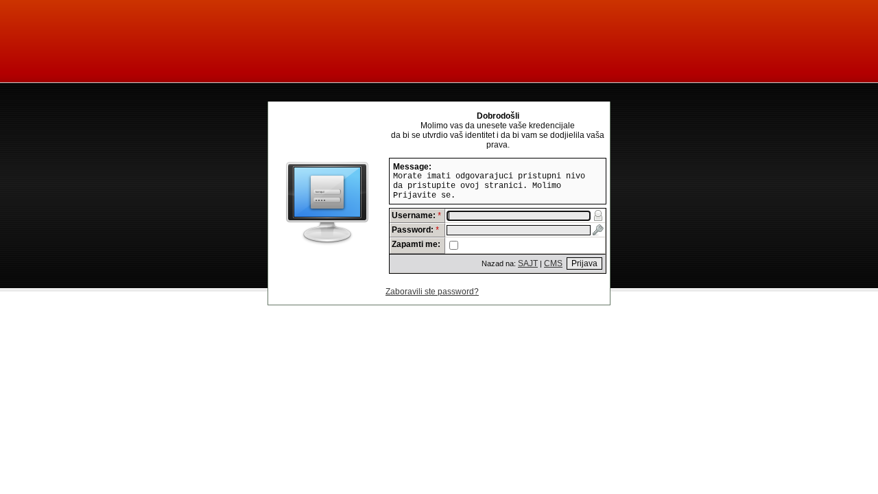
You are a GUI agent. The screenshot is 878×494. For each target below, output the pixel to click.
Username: (417, 215)
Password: (416, 230)
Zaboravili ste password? (432, 291)
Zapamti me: (416, 244)
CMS (553, 263)
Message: (412, 167)
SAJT (528, 263)
